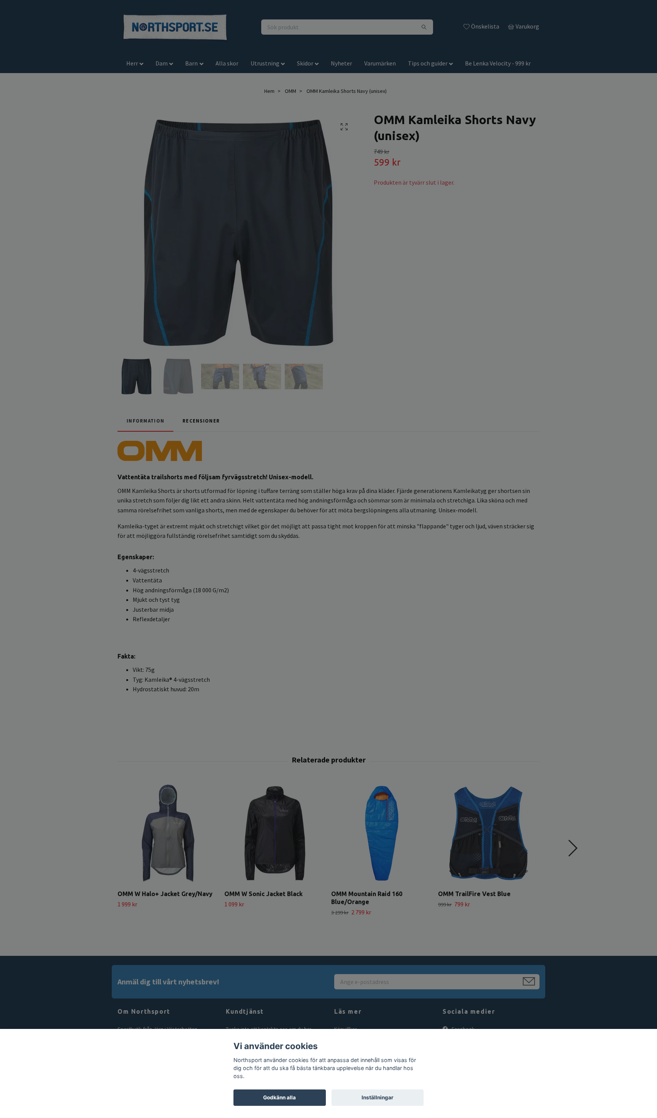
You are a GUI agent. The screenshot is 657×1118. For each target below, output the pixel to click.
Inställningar (378, 1097)
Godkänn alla (279, 1097)
